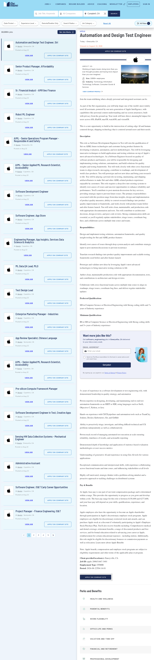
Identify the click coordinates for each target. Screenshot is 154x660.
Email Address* (91, 347)
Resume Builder (77, 4)
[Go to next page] (53, 535)
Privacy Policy (121, 373)
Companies (60, 4)
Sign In (146, 4)
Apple (20, 46)
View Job (29, 55)
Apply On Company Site (57, 56)
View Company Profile (91, 92)
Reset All (107, 23)
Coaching (102, 4)
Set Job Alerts (65, 32)
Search (114, 14)
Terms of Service (109, 373)
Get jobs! (107, 365)
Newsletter (116, 4)
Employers (133, 4)
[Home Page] (11, 4)
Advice (91, 4)
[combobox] (48, 14)
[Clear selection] (105, 14)
